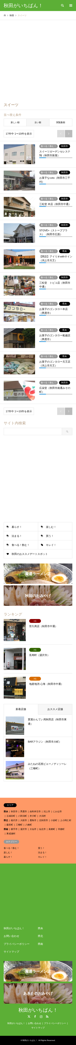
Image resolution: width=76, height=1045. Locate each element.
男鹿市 (23, 811)
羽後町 (61, 829)
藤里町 (9, 824)
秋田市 (14, 811)
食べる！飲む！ (21, 544)
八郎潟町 (22, 816)
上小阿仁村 (65, 820)
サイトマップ (11, 951)
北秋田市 (43, 820)
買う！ (50, 535)
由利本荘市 (35, 811)
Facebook (35, 1016)
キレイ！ (51, 544)
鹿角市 (33, 820)
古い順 (37, 122)
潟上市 (47, 811)
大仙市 (33, 829)
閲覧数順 (60, 122)
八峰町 (28, 824)
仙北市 (42, 829)
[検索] (62, 5)
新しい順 (15, 122)
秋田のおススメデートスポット (30, 553)
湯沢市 (23, 829)
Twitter (29, 1016)
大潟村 (42, 816)
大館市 (23, 820)
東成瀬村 (10, 833)
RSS (47, 1016)
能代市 (14, 820)
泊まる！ (17, 535)
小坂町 (54, 820)
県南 (6, 829)
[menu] (70, 5)
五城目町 (10, 816)
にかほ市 (57, 811)
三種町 (19, 824)
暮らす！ (17, 526)
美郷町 (52, 829)
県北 (6, 820)
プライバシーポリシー (17, 943)
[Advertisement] (38, 60)
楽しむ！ (51, 526)
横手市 (14, 829)
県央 (6, 811)
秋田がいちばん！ (14, 928)
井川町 (33, 816)
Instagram (41, 1016)
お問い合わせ (11, 936)
